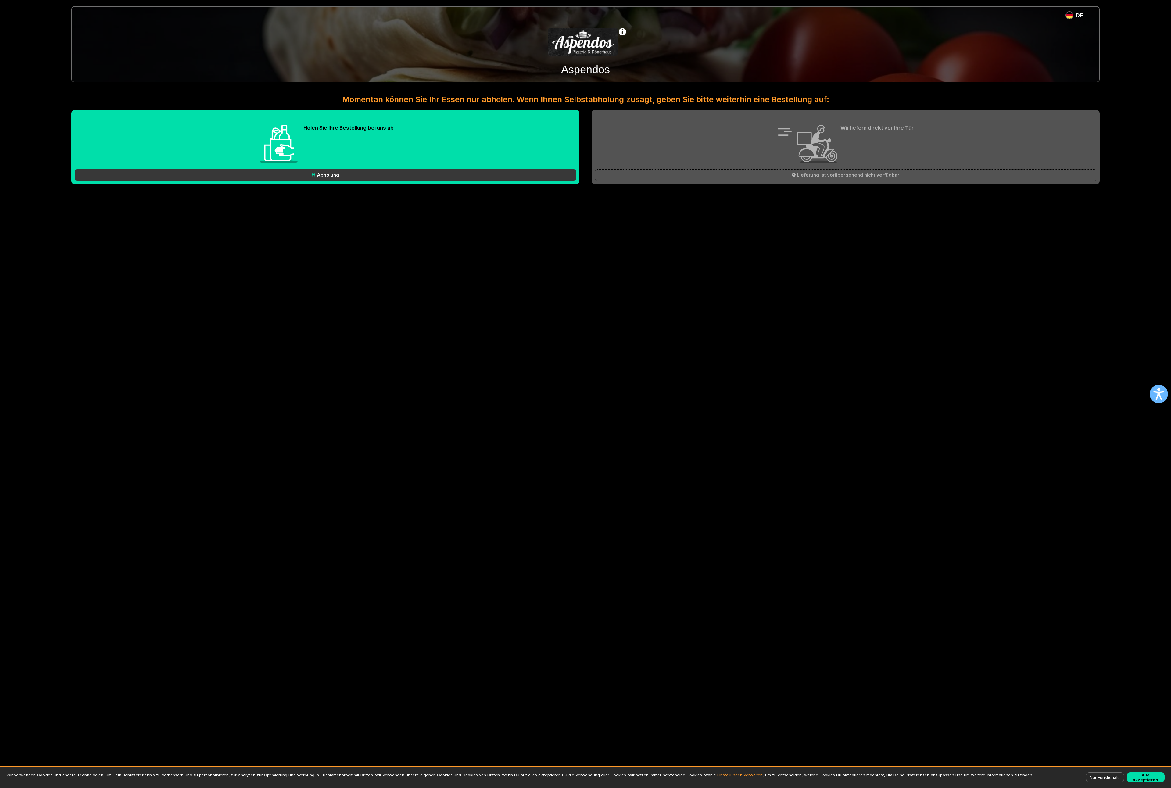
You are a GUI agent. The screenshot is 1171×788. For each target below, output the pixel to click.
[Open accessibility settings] (1159, 394)
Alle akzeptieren (1145, 777)
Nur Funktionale (1105, 777)
